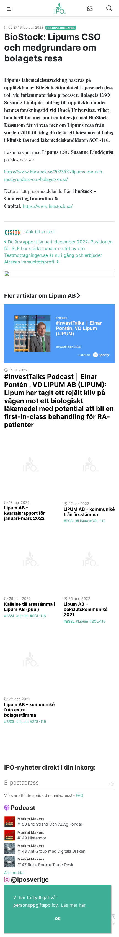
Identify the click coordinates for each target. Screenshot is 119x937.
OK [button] (58, 918)
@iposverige (30, 879)
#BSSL (69, 521)
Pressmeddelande (60, 27)
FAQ (79, 795)
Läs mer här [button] (73, 905)
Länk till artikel (39, 232)
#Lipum (82, 521)
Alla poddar (14, 872)
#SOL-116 (97, 521)
